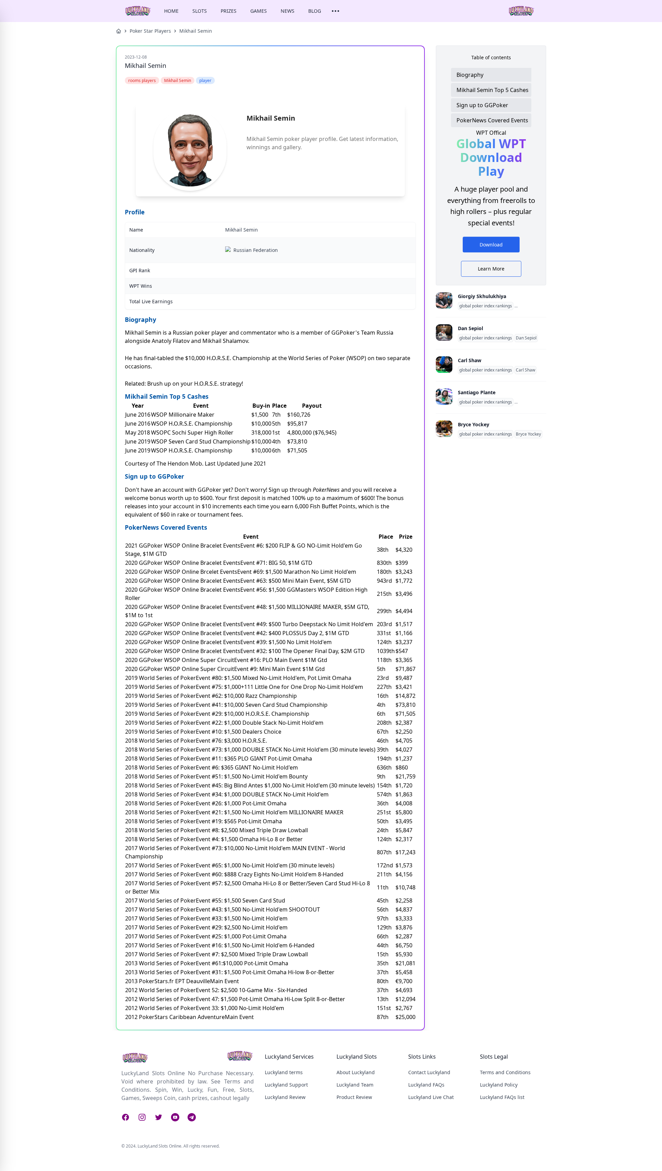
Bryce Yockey (473, 424)
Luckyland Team (355, 1084)
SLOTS (199, 11)
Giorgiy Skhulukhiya (482, 296)
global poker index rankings (485, 306)
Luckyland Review (285, 1097)
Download (491, 244)
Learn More (491, 268)
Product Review (354, 1097)
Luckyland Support (286, 1084)
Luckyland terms (284, 1072)
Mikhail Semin (195, 31)
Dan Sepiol (470, 328)
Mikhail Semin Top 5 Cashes (493, 90)
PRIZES (229, 11)
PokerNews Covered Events (492, 120)
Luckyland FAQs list (502, 1097)
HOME (171, 11)
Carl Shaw (469, 360)
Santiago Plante (476, 392)
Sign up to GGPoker (482, 105)
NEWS (287, 11)
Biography (470, 75)
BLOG (314, 11)
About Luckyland (356, 1072)
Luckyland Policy (499, 1084)
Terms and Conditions (505, 1072)
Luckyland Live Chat (431, 1097)
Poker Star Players (150, 31)
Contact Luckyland (429, 1072)
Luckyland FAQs (426, 1084)
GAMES (258, 11)
